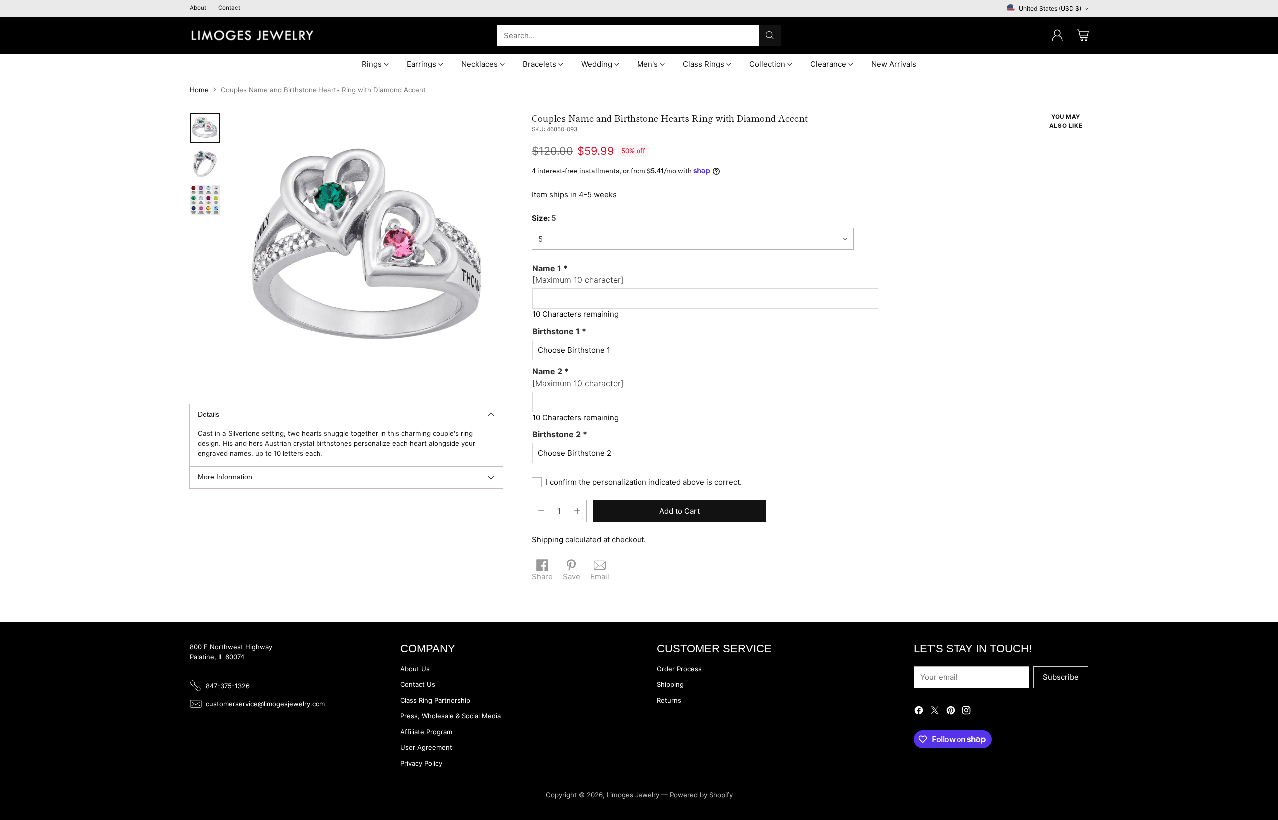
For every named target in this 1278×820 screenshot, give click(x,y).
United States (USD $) (1050, 8)
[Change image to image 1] (205, 128)
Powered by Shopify (701, 795)
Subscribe (1061, 677)
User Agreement (426, 747)
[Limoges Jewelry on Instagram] (966, 712)
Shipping (547, 539)
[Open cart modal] (1082, 35)
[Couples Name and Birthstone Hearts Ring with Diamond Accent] (366, 249)
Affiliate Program (426, 732)
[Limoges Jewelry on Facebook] (919, 712)
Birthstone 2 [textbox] (559, 434)
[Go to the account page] (1057, 35)
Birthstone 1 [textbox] (559, 331)
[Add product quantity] (577, 511)
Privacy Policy (421, 763)
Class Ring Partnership (435, 700)
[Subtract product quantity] (541, 511)
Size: (544, 218)
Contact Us (417, 684)
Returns (669, 700)
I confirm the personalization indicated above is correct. (644, 482)
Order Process (679, 669)
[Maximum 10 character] (578, 274)
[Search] (770, 35)
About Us (415, 669)
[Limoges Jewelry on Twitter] (935, 712)
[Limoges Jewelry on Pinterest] (951, 712)
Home (199, 90)
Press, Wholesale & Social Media (450, 716)
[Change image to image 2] (205, 164)
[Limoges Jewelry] (252, 35)
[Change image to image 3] (205, 200)
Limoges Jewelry (633, 795)
